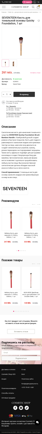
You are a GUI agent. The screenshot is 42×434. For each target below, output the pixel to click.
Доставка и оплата (8, 369)
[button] (16, 250)
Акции (4, 379)
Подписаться (21, 358)
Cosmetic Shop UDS (8, 374)
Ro (38, 2)
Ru (35, 2)
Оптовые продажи (8, 398)
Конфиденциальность (30, 384)
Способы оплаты (8, 393)
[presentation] (34, 205)
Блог (23, 374)
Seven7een (17, 84)
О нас (24, 369)
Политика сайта (27, 379)
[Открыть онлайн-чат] (37, 422)
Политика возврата (9, 388)
